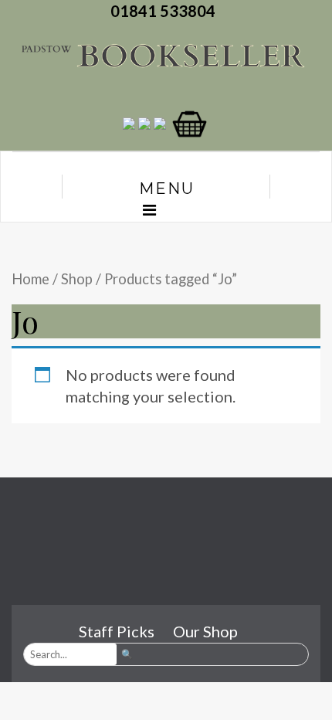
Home (30, 278)
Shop (77, 278)
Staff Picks (116, 631)
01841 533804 (166, 11)
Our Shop (205, 631)
